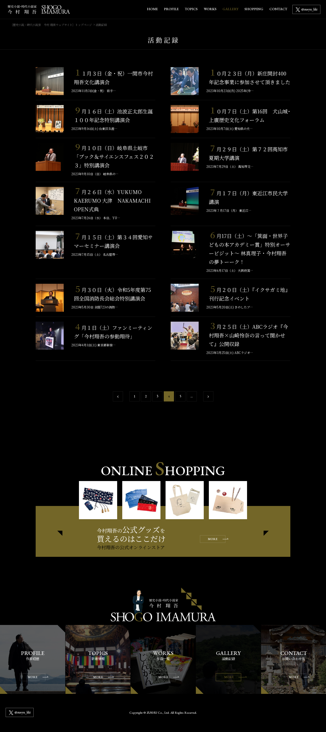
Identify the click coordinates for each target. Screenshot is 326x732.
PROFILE (171, 9)
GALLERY (230, 9)
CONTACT (278, 9)
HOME (152, 9)
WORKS (210, 9)
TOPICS (191, 9)
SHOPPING (253, 9)
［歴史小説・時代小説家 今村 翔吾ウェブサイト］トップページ (51, 25)
